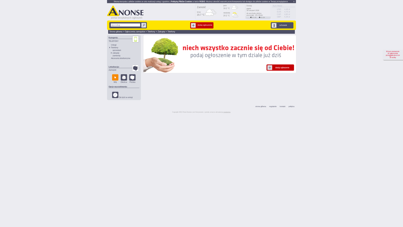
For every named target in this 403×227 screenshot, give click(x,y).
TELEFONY (114, 41)
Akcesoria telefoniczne (120, 58)
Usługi (113, 45)
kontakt (282, 106)
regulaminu (226, 112)
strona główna (260, 106)
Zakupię (161, 31)
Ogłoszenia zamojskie (135, 31)
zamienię (116, 56)
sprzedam (117, 50)
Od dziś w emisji (125, 97)
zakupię (116, 53)
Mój (115, 82)
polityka (291, 106)
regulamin (273, 106)
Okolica (124, 82)
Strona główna (115, 31)
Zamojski (112, 70)
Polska (132, 82)
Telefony (151, 31)
